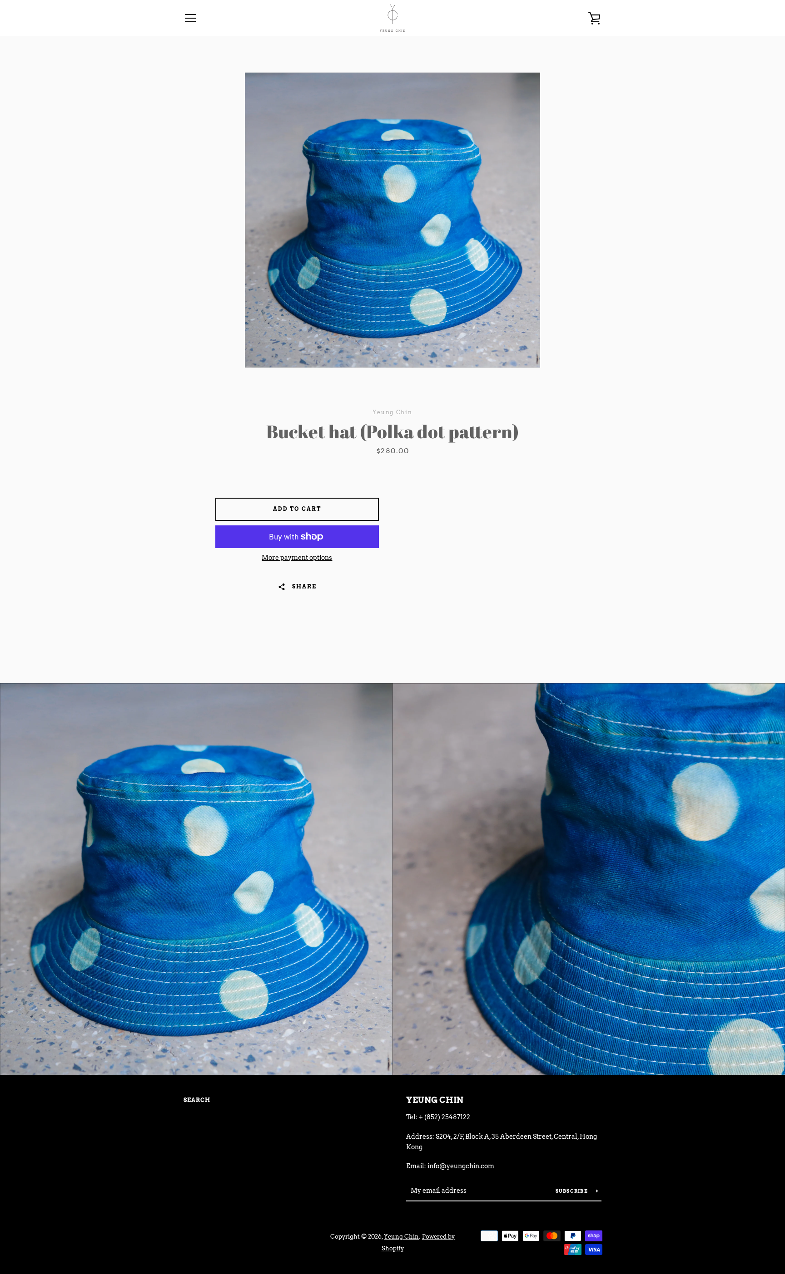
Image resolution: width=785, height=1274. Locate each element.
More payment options (297, 557)
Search (197, 1100)
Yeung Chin (434, 1100)
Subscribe (573, 1191)
